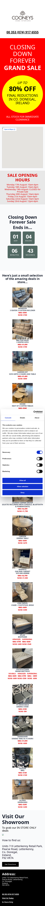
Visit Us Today (8, 898)
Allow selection (22, 486)
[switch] (40, 458)
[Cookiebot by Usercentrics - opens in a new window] (33, 412)
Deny (22, 492)
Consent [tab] (8, 418)
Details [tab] (22, 418)
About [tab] (37, 418)
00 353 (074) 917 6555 (22, 32)
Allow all (22, 480)
